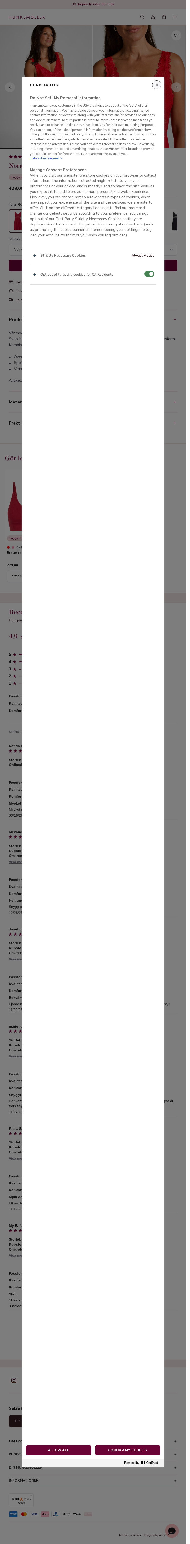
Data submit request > (46, 158)
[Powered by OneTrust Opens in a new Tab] (143, 1463)
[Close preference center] (157, 85)
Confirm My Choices (127, 1450)
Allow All (58, 1450)
